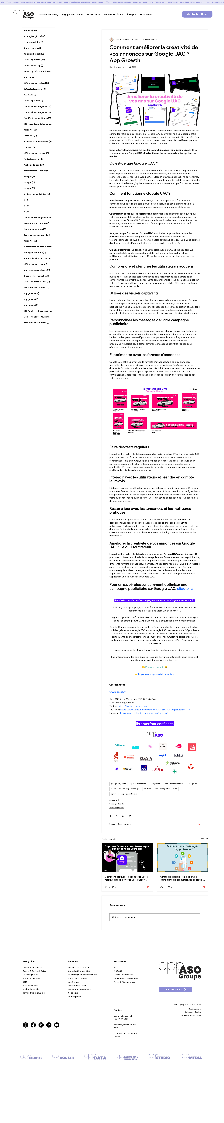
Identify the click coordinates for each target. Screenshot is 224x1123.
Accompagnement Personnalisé (82, 974)
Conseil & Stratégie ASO (79, 971)
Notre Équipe (74, 993)
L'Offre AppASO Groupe (78, 967)
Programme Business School (126, 978)
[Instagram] (25, 1025)
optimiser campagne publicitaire (124, 794)
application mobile (138, 784)
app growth (155, 784)
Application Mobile (31, 989)
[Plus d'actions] (198, 39)
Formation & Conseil (77, 978)
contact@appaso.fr (123, 1016)
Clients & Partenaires (123, 974)
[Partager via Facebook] (110, 816)
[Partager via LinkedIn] (123, 816)
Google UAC (193, 784)
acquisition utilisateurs (174, 784)
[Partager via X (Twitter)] (117, 816)
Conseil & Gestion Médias (34, 971)
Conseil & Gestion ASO (33, 967)
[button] (48, 14)
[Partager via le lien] (129, 816)
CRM (25, 982)
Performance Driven (77, 985)
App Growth (73, 982)
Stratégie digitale (116, 804)
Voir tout (204, 838)
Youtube (147, 789)
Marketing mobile (116, 807)
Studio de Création (31, 978)
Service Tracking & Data (34, 993)
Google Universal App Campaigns (125, 789)
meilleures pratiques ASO (166, 789)
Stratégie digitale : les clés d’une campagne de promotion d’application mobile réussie (182, 878)
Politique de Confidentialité (190, 1015)
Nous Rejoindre (75, 996)
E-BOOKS (118, 971)
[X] (41, 1025)
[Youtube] (56, 1025)
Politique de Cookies (193, 1012)
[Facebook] (33, 1025)
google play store (118, 784)
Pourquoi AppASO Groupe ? (80, 989)
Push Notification (31, 985)
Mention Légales (194, 1009)
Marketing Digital (30, 974)
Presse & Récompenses (124, 982)
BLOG (116, 967)
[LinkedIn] (48, 1025)
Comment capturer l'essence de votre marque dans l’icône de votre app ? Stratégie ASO (126, 878)
